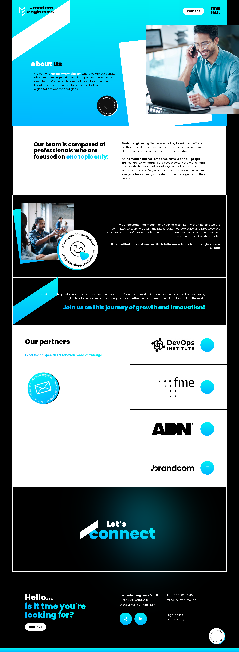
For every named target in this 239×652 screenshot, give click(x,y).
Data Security (175, 619)
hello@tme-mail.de (183, 600)
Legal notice (175, 615)
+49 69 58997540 (181, 595)
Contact (193, 11)
